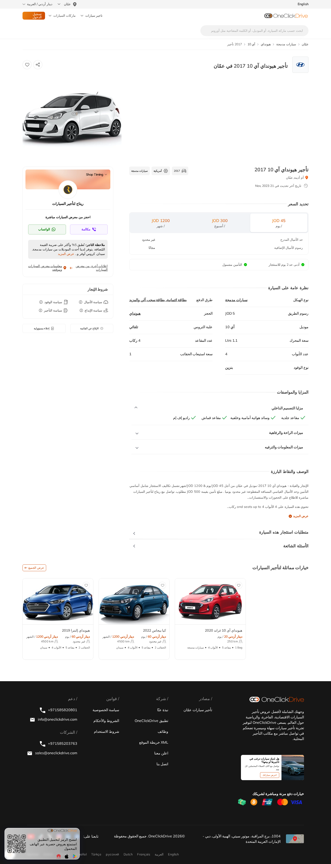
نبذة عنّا (162, 710)
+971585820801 (62, 710)
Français (143, 854)
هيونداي (135, 313)
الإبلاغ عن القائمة (89, 328)
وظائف (163, 731)
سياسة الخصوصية (106, 710)
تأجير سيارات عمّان (198, 710)
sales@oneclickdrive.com (55, 753)
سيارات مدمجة (236, 300)
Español (81, 854)
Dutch (128, 854)
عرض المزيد (300, 516)
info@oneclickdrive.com (57, 719)
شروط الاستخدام (106, 731)
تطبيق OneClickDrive (151, 720)
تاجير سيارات (94, 16)
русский (112, 854)
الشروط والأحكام (106, 720)
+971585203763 (62, 743)
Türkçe (96, 854)
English (173, 854)
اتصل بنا (162, 764)
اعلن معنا (161, 753)
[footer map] (295, 838)
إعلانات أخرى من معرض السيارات (92, 267)
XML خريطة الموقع (153, 742)
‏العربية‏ (159, 854)
